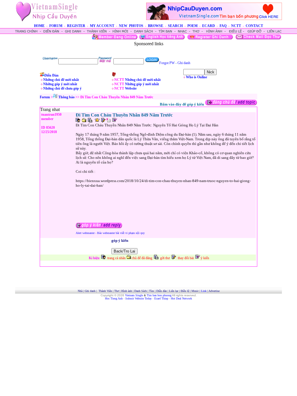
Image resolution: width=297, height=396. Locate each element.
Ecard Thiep (161, 298)
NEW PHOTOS (131, 26)
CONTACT (254, 26)
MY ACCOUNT (102, 26)
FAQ (223, 26)
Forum (45, 97)
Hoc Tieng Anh (114, 298)
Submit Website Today (138, 298)
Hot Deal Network (181, 298)
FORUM (55, 26)
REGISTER (76, 26)
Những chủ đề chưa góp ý (62, 88)
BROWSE (155, 26)
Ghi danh (184, 63)
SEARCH (175, 26)
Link (204, 291)
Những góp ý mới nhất (60, 84)
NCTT (236, 26)
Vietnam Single (134, 295)
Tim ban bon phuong (159, 295)
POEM (192, 26)
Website (131, 88)
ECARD (208, 26)
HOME (39, 26)
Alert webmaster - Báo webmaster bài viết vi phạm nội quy (110, 233)
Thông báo (66, 97)
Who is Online (196, 77)
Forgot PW (167, 63)
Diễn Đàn (51, 75)
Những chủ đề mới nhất (61, 80)
